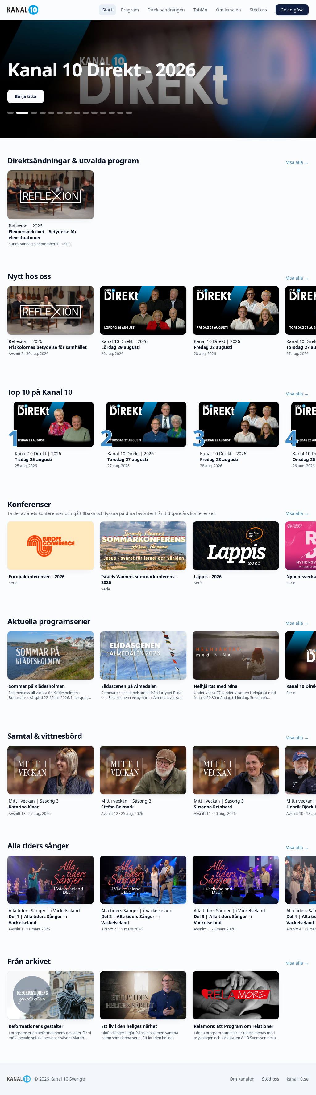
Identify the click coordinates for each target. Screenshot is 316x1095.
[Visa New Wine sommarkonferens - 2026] (77, 113)
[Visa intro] (10, 113)
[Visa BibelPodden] (112, 113)
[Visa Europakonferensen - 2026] (34, 113)
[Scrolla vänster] (7, 203)
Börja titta (25, 96)
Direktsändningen (166, 10)
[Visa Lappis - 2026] (68, 113)
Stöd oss (258, 10)
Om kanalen (228, 10)
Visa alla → (297, 162)
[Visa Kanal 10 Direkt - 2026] (22, 113)
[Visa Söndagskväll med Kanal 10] (94, 113)
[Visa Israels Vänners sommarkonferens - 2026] (60, 113)
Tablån (200, 10)
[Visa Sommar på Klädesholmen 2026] (43, 113)
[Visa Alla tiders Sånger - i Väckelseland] (120, 113)
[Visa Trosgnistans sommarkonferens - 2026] (51, 113)
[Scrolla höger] (308, 203)
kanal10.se (298, 1079)
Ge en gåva (292, 10)
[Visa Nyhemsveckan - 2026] (86, 113)
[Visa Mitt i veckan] (103, 113)
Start (107, 10)
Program (130, 10)
